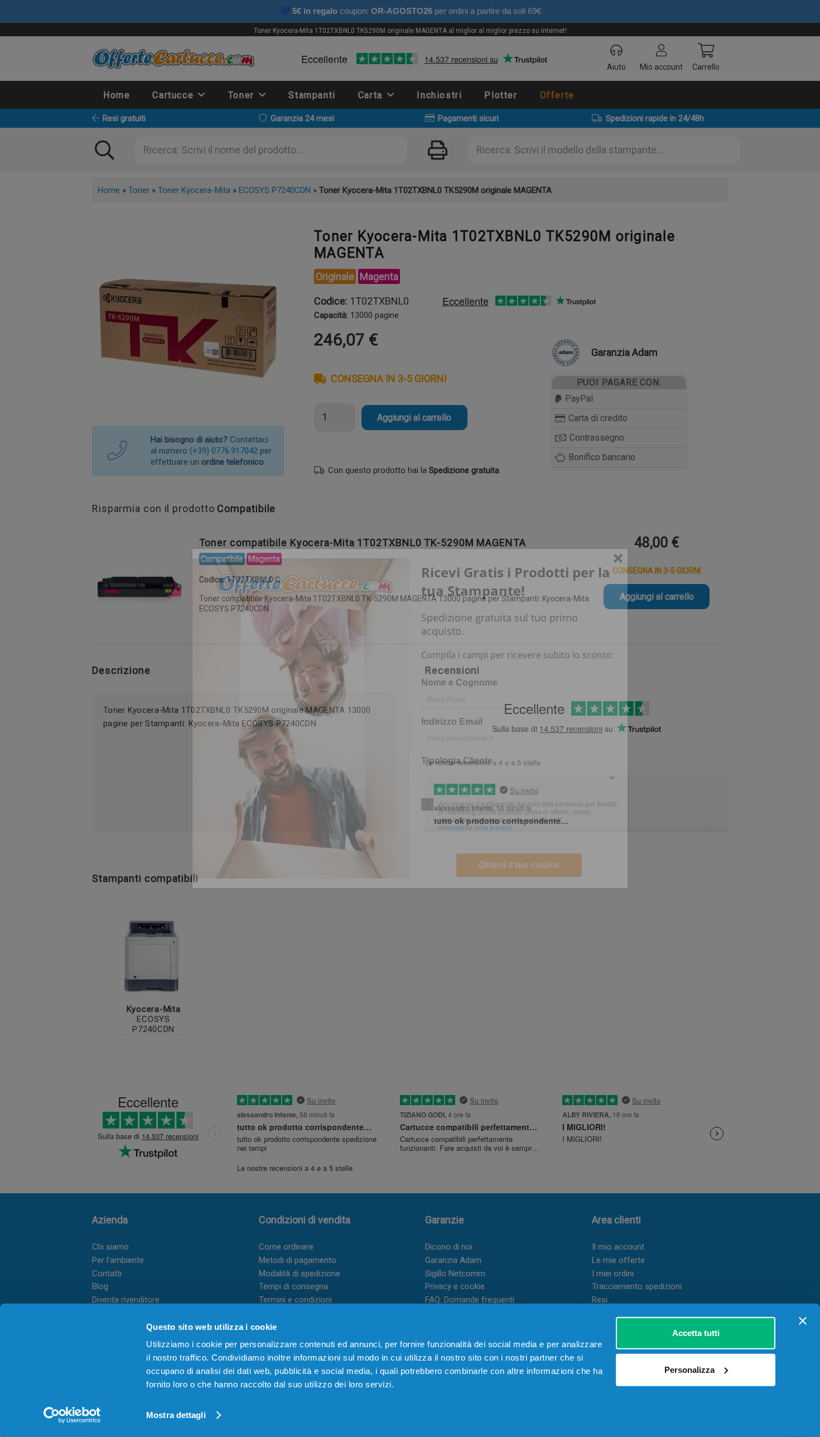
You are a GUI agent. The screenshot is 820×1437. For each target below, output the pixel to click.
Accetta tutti (696, 1333)
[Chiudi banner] (803, 1321)
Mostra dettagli (176, 1415)
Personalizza (689, 1369)
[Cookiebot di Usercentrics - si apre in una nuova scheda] (72, 1415)
